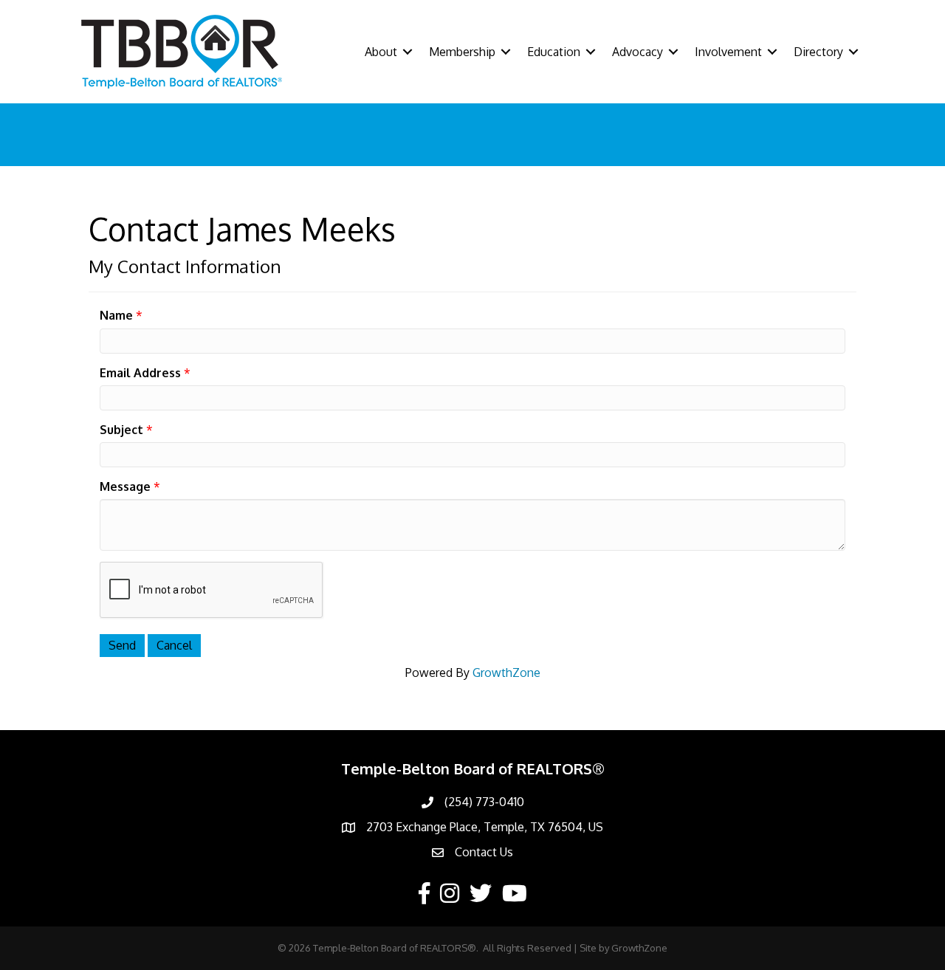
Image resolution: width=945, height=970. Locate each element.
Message (125, 486)
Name (116, 315)
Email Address (140, 372)
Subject (121, 429)
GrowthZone (506, 672)
